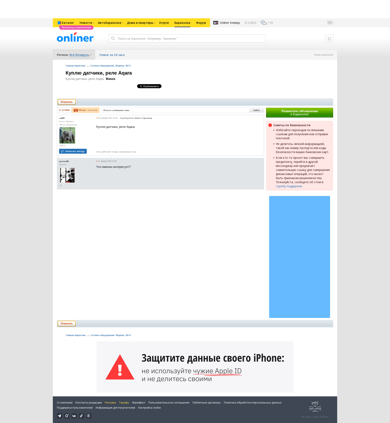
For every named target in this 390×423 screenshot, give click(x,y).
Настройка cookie (149, 407)
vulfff (62, 118)
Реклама (110, 402)
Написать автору (75, 151)
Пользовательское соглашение (169, 402)
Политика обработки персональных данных (253, 402)
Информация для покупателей (115, 407)
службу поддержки (289, 186)
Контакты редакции (89, 402)
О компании (65, 402)
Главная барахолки (75, 65)
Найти (256, 110)
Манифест (138, 402)
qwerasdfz (64, 161)
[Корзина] (329, 38)
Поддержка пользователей (75, 407)
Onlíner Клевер (230, 23)
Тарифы (124, 402)
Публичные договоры (207, 402)
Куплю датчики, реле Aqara (99, 73)
